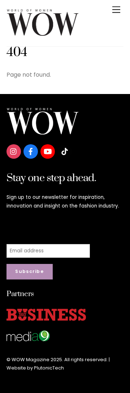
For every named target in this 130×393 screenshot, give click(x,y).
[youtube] (47, 151)
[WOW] (42, 33)
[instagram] (13, 151)
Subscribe (29, 271)
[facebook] (30, 151)
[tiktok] (64, 151)
